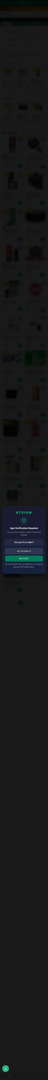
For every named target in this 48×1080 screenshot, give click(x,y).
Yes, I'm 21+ (24, 558)
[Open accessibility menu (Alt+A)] (5, 1068)
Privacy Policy (28, 567)
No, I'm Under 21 (24, 551)
